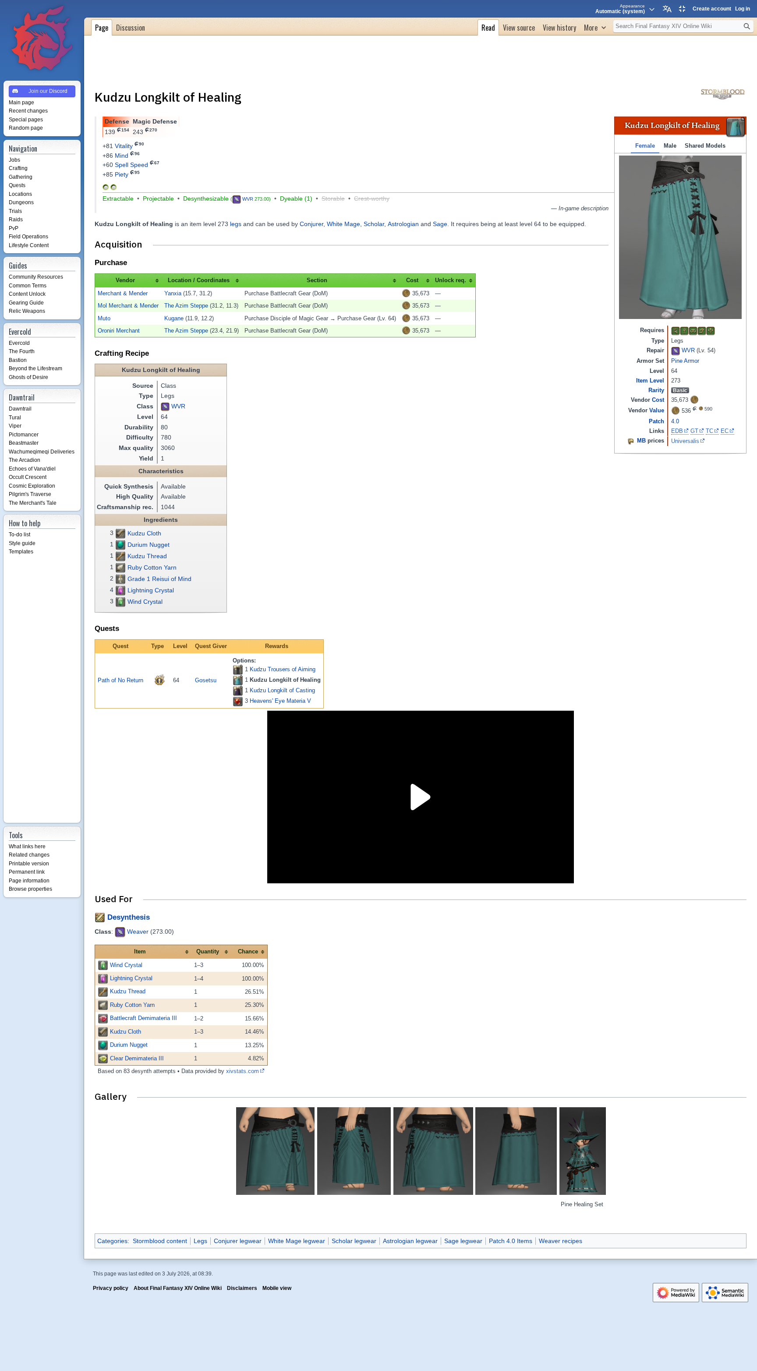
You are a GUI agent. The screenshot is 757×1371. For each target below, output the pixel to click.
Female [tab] (645, 145)
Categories (112, 1240)
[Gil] (694, 399)
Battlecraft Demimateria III (143, 1018)
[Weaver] (675, 350)
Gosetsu (205, 680)
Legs (200, 1240)
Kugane (174, 318)
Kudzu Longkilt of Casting (282, 690)
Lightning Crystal (150, 590)
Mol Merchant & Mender (128, 305)
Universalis (685, 441)
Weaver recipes (560, 1240)
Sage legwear (463, 1240)
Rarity (656, 390)
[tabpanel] (680, 237)
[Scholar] (693, 330)
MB (641, 440)
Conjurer (311, 223)
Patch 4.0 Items (510, 1240)
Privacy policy (110, 1288)
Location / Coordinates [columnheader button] (199, 280)
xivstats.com (242, 1071)
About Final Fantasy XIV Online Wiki (178, 1288)
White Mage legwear (296, 1240)
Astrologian (403, 223)
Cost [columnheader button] (412, 280)
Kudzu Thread (147, 556)
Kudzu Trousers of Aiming (282, 669)
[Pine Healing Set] (582, 1151)
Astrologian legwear (410, 1240)
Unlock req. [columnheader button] (450, 280)
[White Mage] (684, 330)
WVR (688, 350)
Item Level (650, 380)
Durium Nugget (148, 544)
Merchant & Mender (123, 293)
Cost (658, 400)
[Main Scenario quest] (159, 680)
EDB (677, 431)
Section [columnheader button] (317, 280)
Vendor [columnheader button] (125, 280)
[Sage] (710, 330)
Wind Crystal (145, 601)
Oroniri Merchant (119, 330)
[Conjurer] (675, 330)
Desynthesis (128, 917)
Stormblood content (160, 1240)
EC (725, 431)
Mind (121, 155)
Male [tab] (670, 145)
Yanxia (172, 293)
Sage (440, 223)
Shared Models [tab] (705, 145)
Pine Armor (685, 361)
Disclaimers (242, 1288)
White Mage (343, 223)
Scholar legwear (354, 1240)
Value (656, 410)
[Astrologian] (701, 330)
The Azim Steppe (186, 305)
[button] (595, 26)
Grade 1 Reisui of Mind (159, 578)
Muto (104, 318)
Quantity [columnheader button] (207, 951)
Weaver (138, 931)
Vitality (124, 145)
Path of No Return (120, 680)
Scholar (374, 223)
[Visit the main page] (42, 39)
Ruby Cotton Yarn (152, 567)
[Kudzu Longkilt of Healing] (238, 680)
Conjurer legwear (238, 1240)
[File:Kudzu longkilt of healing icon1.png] (735, 127)
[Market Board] (630, 440)
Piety (121, 174)
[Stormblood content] (723, 93)
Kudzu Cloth (144, 533)
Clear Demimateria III (137, 1058)
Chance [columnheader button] (248, 951)
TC (709, 431)
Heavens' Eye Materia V (280, 701)
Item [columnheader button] (140, 951)
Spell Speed (131, 164)
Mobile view (276, 1288)
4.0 (675, 421)
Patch (656, 421)
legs (235, 223)
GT (694, 431)
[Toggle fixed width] (682, 8)
